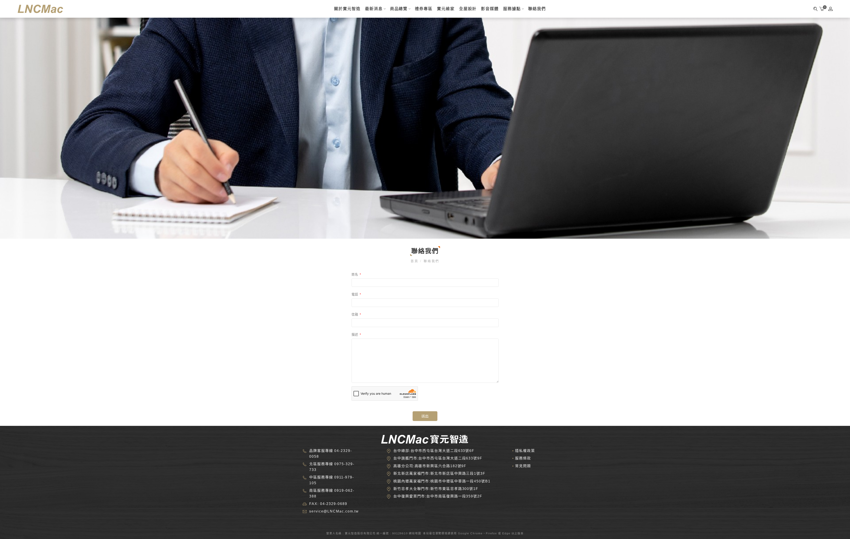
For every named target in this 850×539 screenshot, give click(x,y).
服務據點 (512, 9)
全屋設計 (468, 9)
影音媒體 (490, 9)
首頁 (415, 261)
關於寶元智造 (347, 9)
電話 (356, 294)
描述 (356, 334)
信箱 (356, 314)
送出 (425, 416)
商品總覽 (399, 9)
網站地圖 (415, 533)
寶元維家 (446, 9)
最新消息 (374, 9)
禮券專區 (424, 9)
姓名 (356, 274)
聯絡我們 (537, 9)
